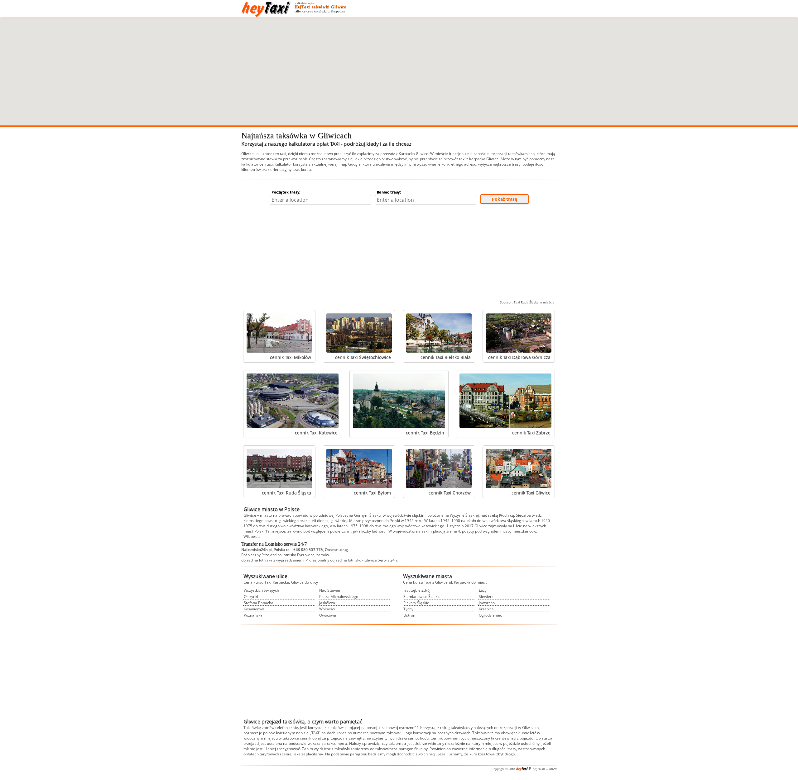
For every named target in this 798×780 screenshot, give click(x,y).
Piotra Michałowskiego (338, 596)
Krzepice (486, 609)
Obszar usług (336, 549)
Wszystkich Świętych (261, 590)
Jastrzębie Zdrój (416, 590)
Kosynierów (254, 609)
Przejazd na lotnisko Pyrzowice (288, 554)
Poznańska (253, 615)
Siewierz (486, 596)
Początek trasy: (286, 192)
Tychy (408, 609)
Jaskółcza (327, 602)
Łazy (483, 590)
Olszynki (251, 596)
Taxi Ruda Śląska (526, 302)
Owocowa (327, 615)
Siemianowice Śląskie (421, 596)
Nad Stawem (330, 590)
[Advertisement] (399, 256)
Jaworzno (487, 602)
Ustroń (409, 615)
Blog (533, 768)
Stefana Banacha (258, 602)
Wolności (327, 609)
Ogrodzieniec (490, 615)
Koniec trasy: (389, 192)
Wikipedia (252, 536)
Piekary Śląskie (416, 602)
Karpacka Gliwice (413, 153)
